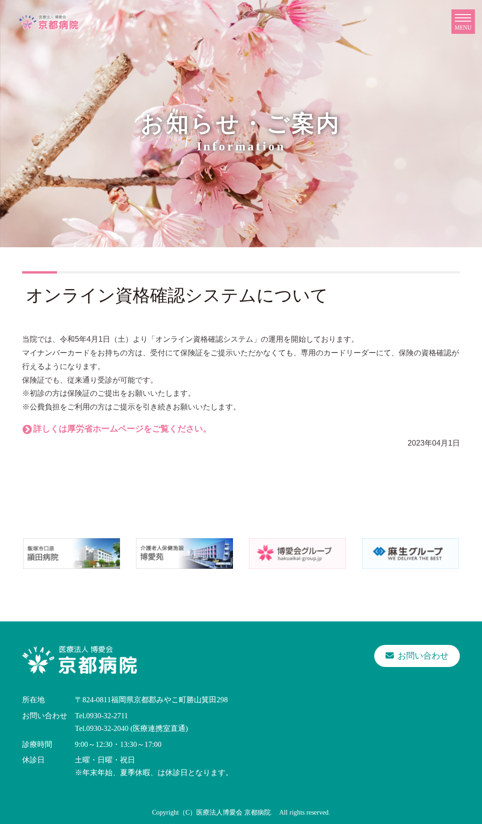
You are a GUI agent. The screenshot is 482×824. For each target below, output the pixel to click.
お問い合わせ (423, 655)
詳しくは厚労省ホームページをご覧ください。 (122, 428)
